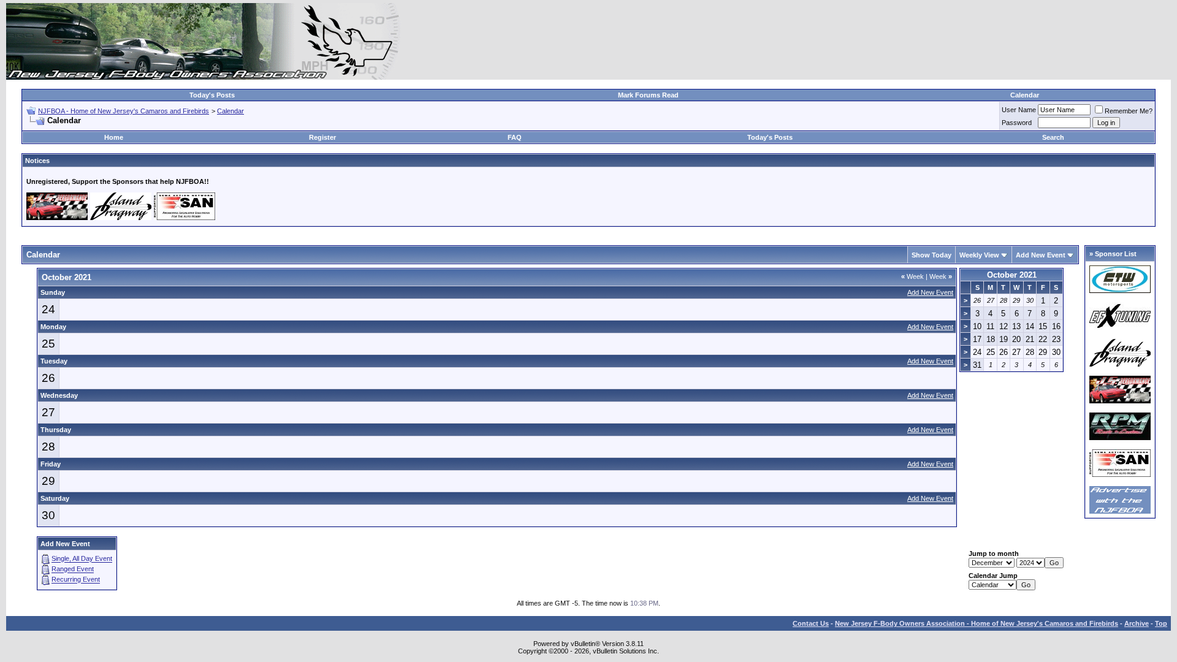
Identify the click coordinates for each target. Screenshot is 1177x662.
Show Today (931, 255)
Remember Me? (1128, 111)
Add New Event (1040, 255)
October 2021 (1012, 275)
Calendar (1024, 95)
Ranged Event (72, 569)
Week (912, 276)
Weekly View (979, 255)
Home (113, 137)
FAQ (515, 137)
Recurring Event (75, 580)
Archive (1136, 623)
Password (1017, 122)
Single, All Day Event (81, 559)
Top (1161, 623)
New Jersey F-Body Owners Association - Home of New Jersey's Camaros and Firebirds (976, 623)
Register (322, 137)
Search (1053, 137)
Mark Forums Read (648, 95)
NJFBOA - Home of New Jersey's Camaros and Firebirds (123, 111)
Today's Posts (212, 95)
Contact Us (811, 623)
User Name (1019, 109)
